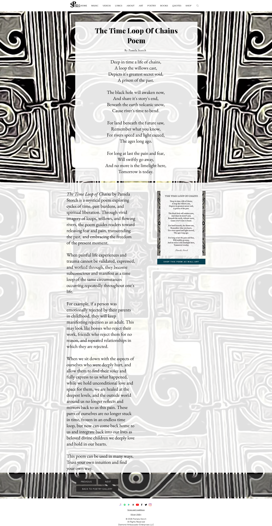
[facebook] (141, 504)
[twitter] (145, 504)
